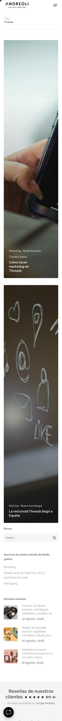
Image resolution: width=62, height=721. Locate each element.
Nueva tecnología (31, 505)
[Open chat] (8, 712)
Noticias (14, 505)
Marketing (15, 251)
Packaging (11, 583)
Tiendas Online (18, 256)
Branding (10, 567)
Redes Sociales (32, 251)
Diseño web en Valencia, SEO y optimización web (24, 575)
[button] (55, 5)
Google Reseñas (45, 703)
